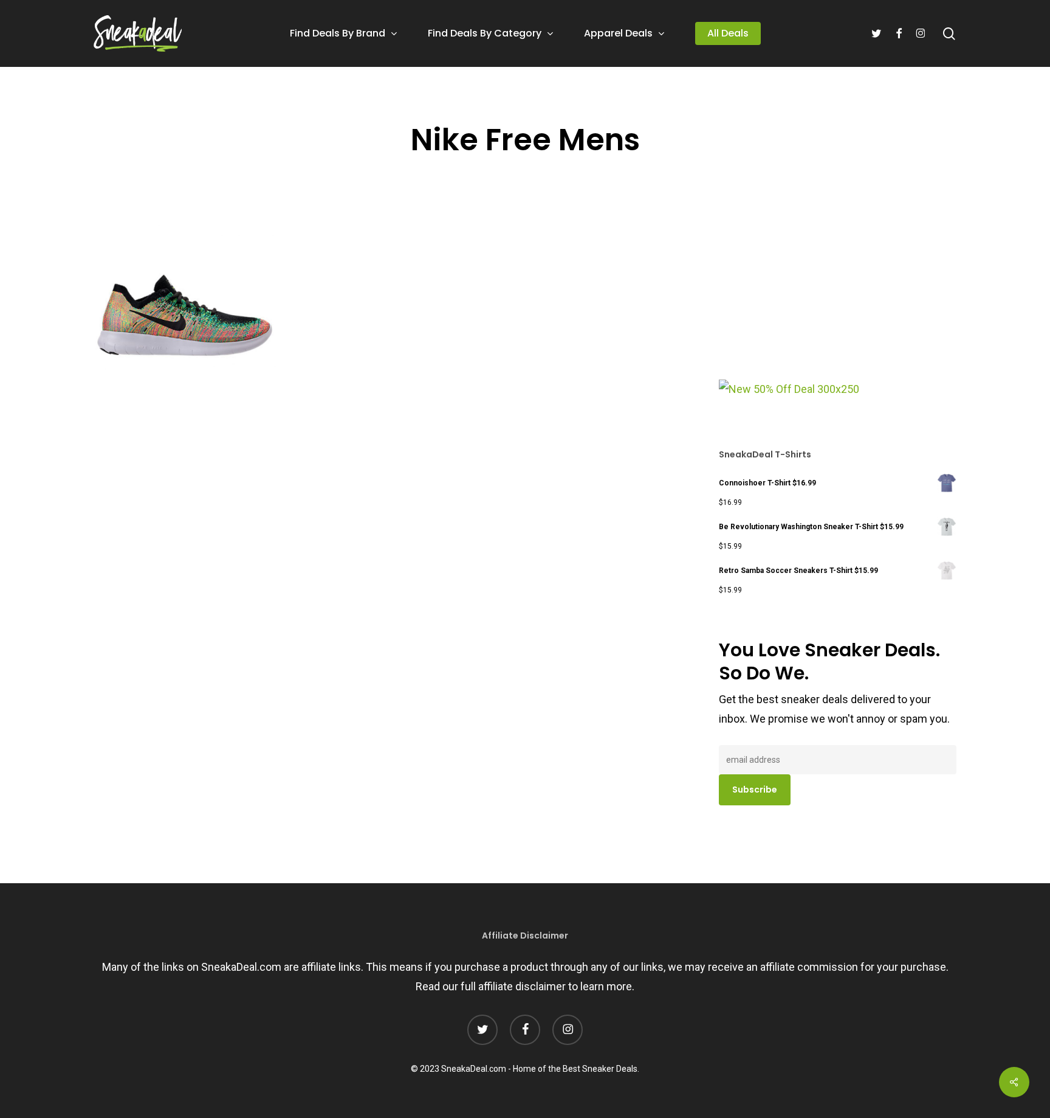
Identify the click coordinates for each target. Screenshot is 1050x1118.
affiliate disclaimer (522, 986)
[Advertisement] (810, 297)
